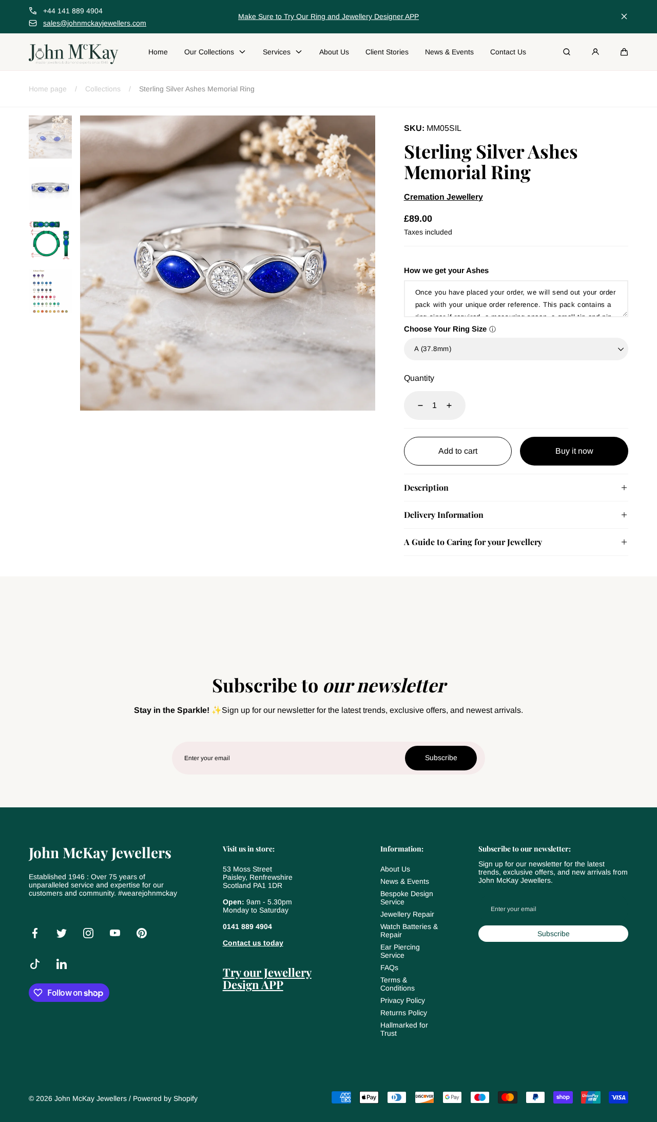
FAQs (389, 967)
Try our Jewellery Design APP (267, 978)
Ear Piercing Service (400, 951)
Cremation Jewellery (443, 196)
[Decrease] (414, 405)
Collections (103, 89)
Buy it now (574, 451)
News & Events (404, 881)
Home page (48, 89)
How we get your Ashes (446, 270)
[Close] (624, 16)
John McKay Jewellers (90, 1098)
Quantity (419, 378)
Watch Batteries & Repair (409, 930)
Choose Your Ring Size (445, 328)
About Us (395, 869)
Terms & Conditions (397, 984)
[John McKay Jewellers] (74, 52)
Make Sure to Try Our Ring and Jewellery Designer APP (328, 16)
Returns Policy (403, 1013)
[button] (624, 52)
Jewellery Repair (407, 914)
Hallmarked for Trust (404, 1029)
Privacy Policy (402, 1000)
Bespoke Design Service (406, 897)
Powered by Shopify (165, 1098)
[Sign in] (595, 52)
